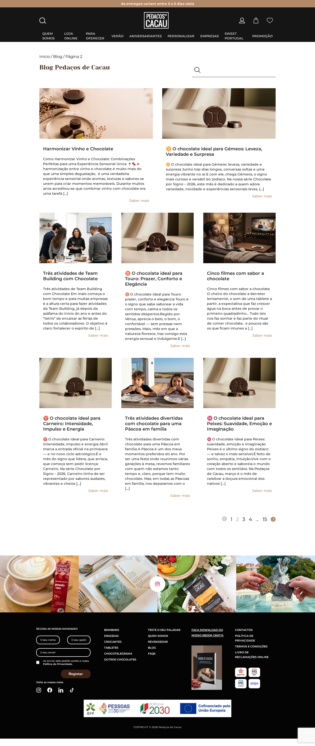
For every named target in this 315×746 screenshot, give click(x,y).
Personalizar (181, 36)
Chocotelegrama (118, 653)
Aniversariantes (145, 36)
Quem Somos (158, 636)
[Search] (197, 70)
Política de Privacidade (57, 664)
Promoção (262, 36)
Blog (57, 56)
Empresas (209, 36)
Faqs (152, 653)
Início (44, 56)
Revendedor (158, 641)
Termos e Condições (251, 646)
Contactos (244, 630)
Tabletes (111, 647)
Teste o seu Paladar (164, 630)
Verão (117, 36)
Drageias (111, 636)
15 (265, 519)
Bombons (111, 630)
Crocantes (113, 641)
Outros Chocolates (120, 659)
